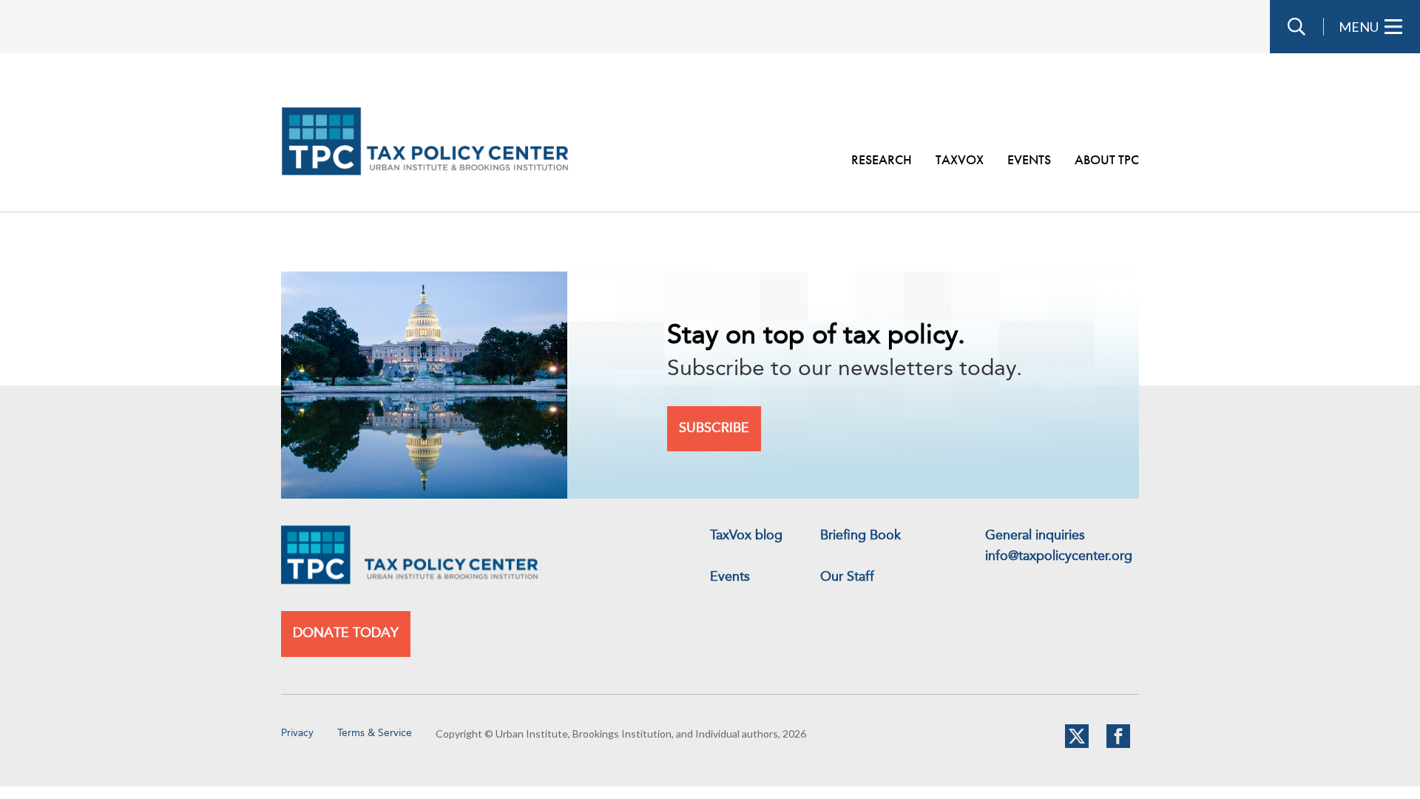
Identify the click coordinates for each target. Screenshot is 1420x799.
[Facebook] (1118, 745)
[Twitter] (1077, 745)
